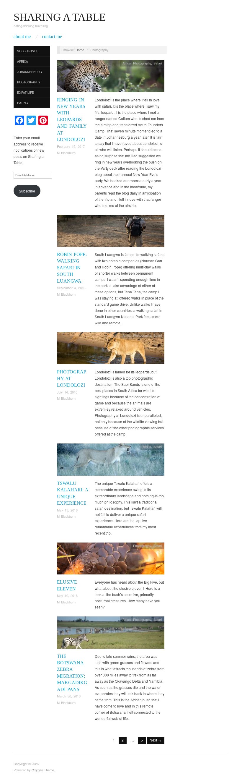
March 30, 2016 (69, 696)
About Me (22, 36)
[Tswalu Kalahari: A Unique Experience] (110, 461)
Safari (157, 63)
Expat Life (25, 92)
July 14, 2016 (67, 392)
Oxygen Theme (43, 770)
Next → (155, 739)
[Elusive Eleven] (110, 560)
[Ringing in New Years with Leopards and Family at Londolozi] (110, 77)
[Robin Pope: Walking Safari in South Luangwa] (110, 232)
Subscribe (27, 190)
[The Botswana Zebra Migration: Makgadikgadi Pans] (110, 634)
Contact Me (52, 36)
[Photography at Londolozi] (110, 349)
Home (80, 49)
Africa (22, 61)
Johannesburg (29, 72)
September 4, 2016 (71, 287)
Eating (22, 103)
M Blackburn (66, 152)
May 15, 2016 (67, 510)
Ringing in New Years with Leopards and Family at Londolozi (71, 119)
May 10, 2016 (67, 595)
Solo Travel (27, 51)
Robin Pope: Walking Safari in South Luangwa (72, 268)
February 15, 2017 (71, 146)
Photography (28, 82)
